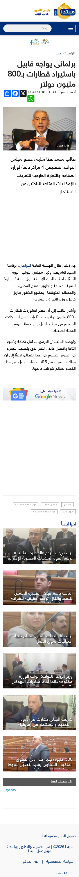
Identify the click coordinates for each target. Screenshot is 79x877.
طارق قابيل (68, 511)
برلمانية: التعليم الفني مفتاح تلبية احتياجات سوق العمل (43, 639)
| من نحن (66, 872)
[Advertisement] (39, 451)
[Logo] (39, 10)
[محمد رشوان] (39, 546)
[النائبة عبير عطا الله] (39, 629)
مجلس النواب (50, 504)
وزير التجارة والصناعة (25, 504)
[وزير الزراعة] (39, 670)
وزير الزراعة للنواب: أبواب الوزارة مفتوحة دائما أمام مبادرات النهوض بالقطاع (42, 682)
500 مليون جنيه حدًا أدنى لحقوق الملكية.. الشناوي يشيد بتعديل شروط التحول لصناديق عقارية (40, 765)
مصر (58, 54)
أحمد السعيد (67, 92)
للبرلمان (25, 265)
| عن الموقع (34, 862)
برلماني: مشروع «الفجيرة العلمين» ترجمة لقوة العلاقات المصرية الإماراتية (39, 556)
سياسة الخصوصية (61, 862)
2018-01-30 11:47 (42, 92)
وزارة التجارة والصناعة (44, 511)
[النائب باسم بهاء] (39, 587)
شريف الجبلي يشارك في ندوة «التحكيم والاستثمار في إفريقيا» (45, 722)
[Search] (5, 25)
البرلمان (67, 504)
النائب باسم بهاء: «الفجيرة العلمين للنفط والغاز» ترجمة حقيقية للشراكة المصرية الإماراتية (41, 599)
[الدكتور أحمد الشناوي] (39, 754)
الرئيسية (70, 54)
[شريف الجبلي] (39, 712)
